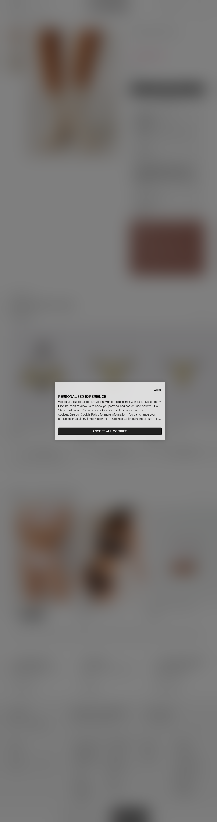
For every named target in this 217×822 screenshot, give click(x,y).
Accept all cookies (110, 431)
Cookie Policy (90, 414)
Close (158, 389)
